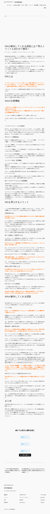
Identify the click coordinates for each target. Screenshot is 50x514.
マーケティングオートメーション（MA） (26, 52)
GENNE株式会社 (18, 2)
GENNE (14, 52)
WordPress (12, 509)
